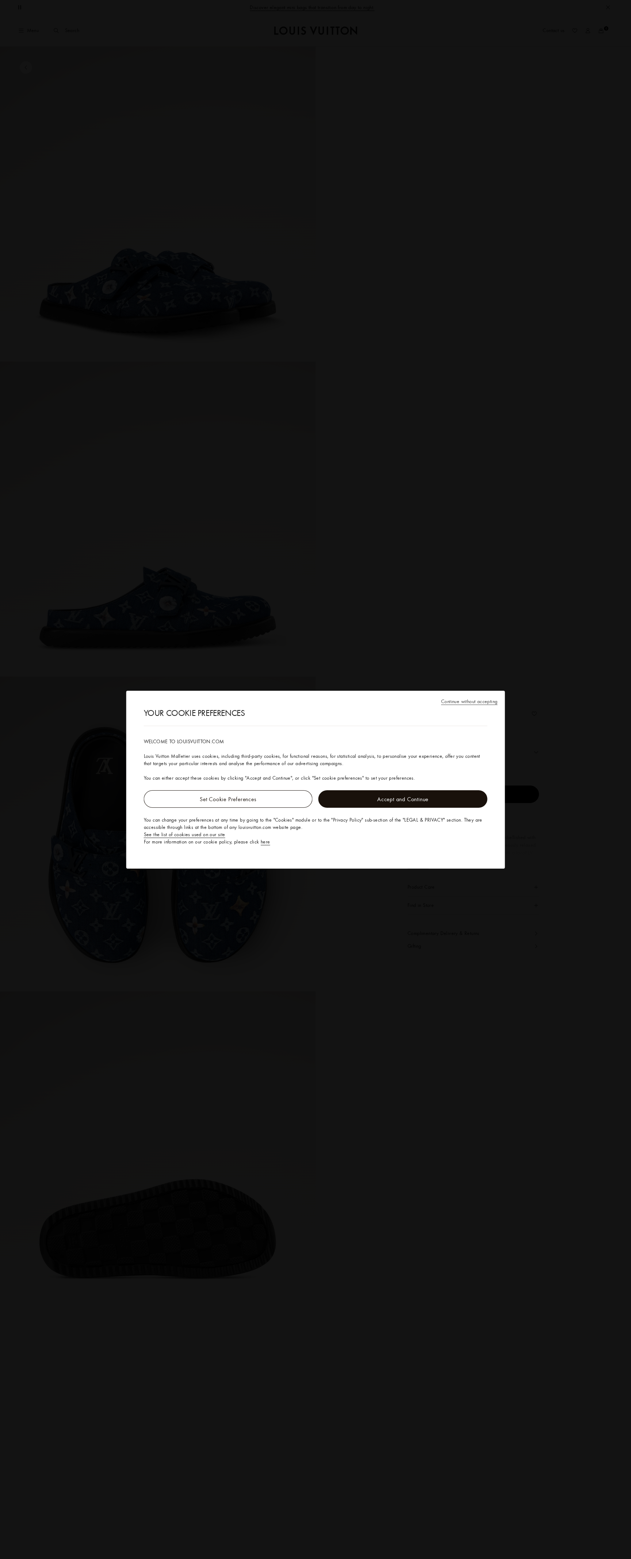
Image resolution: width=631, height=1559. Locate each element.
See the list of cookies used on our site (184, 834)
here (265, 841)
